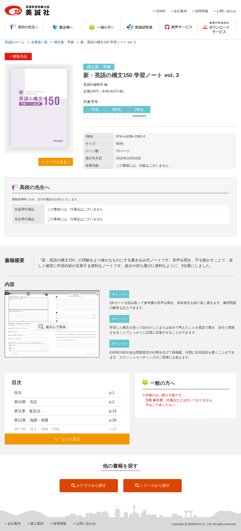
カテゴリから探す (91, 486)
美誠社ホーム (14, 42)
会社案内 (180, 11)
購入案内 (37, 523)
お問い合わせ (226, 11)
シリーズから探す (155, 486)
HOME (160, 11)
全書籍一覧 (39, 42)
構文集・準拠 (64, 42)
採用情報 (201, 11)
